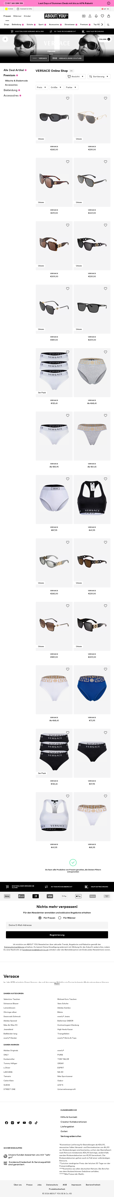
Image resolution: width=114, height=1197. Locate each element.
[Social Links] (6, 1123)
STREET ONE (9, 1089)
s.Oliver (7, 1068)
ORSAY (60, 1063)
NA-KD (60, 1072)
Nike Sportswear (65, 1076)
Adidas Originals (11, 1050)
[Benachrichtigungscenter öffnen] (96, 16)
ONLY (6, 1055)
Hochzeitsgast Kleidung (68, 1025)
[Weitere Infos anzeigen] (54, 154)
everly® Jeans (63, 1016)
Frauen (7, 16)
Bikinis (60, 1012)
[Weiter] (102, 25)
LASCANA (8, 1072)
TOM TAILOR (63, 1059)
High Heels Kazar (65, 1029)
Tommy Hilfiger (10, 1063)
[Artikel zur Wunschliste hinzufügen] (67, 98)
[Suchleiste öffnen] (107, 24)
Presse (29, 1185)
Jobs (39, 1185)
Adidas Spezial (10, 1021)
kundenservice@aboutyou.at (35, 950)
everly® (60, 1050)
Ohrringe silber (10, 1012)
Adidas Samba (64, 1008)
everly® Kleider (10, 1038)
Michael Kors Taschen (67, 999)
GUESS (7, 1085)
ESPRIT (60, 1068)
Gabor (60, 1081)
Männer (17, 16)
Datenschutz (52, 1185)
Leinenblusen (9, 1008)
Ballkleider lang (10, 1034)
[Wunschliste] (102, 16)
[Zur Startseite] (19, 1111)
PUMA (60, 1055)
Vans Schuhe (62, 1004)
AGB (65, 1185)
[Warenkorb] (108, 16)
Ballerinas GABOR (65, 1021)
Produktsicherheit (57, 1189)
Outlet (10, 9)
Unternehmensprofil (66, 1089)
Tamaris (7, 1076)
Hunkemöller (9, 1059)
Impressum (76, 1185)
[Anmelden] (90, 16)
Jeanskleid (8, 1029)
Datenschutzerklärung (14, 947)
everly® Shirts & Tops (66, 1038)
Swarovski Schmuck (12, 1016)
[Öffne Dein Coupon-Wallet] (84, 16)
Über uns (18, 1185)
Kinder (27, 16)
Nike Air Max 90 (11, 1025)
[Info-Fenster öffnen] (108, 3)
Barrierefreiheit (93, 1185)
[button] (76, 76)
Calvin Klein (9, 1081)
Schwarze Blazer (11, 1004)
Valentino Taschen (12, 999)
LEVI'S (60, 1085)
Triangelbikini (63, 1034)
